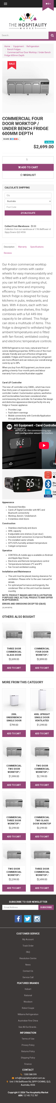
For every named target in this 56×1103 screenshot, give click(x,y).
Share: (6, 139)
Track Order (28, 946)
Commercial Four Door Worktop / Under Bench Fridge (42, 655)
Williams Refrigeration (28, 1014)
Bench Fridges (14, 49)
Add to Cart (29, 167)
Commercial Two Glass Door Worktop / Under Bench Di (42, 823)
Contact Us (28, 971)
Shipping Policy (28, 1057)
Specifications (37, 247)
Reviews (8, 253)
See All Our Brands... (28, 1027)
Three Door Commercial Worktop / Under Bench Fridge (42, 875)
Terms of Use (28, 1039)
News (28, 964)
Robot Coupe (28, 1008)
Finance (28, 1064)
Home (7, 46)
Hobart (28, 989)
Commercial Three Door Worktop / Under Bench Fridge (14, 823)
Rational (28, 995)
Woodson (28, 1002)
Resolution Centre (28, 958)
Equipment (18, 46)
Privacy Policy (28, 1045)
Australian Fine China (28, 1020)
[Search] (52, 35)
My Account (28, 939)
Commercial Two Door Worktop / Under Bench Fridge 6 (14, 772)
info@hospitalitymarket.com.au (30, 1078)
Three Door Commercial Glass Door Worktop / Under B (14, 655)
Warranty (22, 247)
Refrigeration (33, 46)
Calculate (29, 213)
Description (9, 247)
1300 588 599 (30, 1074)
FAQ (28, 952)
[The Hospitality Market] (28, 20)
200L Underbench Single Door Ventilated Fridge (14, 720)
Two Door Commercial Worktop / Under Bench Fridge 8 (14, 875)
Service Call (28, 977)
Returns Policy (28, 1051)
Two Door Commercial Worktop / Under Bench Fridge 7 (42, 772)
